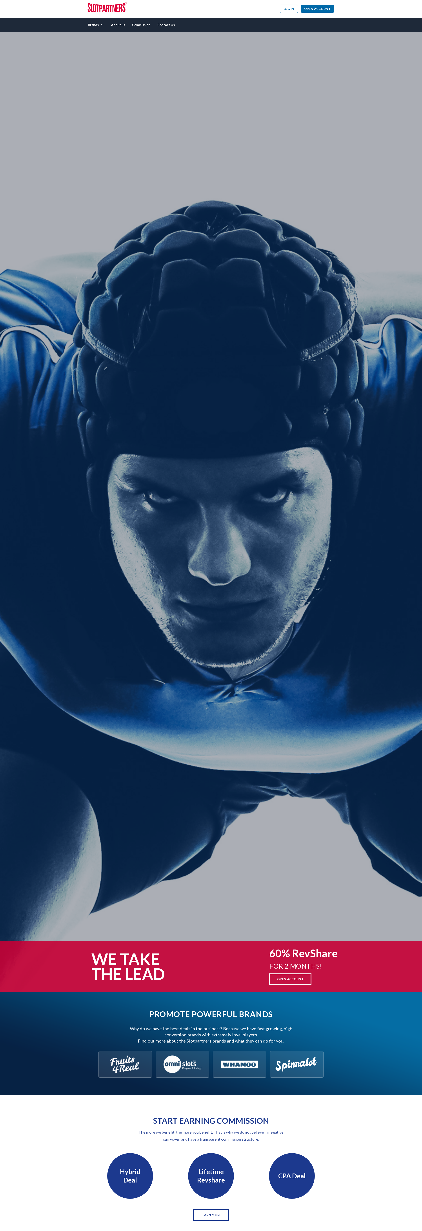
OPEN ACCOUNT (290, 979)
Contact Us (166, 25)
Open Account (317, 9)
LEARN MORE (211, 1215)
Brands (93, 25)
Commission (141, 25)
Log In (289, 9)
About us (118, 25)
